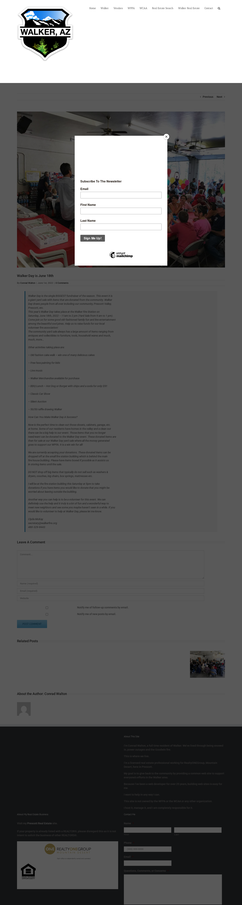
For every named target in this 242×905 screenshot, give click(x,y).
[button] (219, 8)
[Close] (166, 137)
